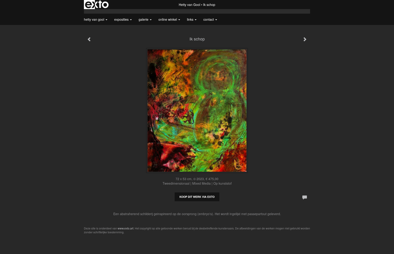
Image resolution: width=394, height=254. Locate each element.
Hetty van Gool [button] (94, 19)
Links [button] (190, 19)
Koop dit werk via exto (197, 197)
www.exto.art (125, 228)
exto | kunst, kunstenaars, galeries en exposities (97, 4)
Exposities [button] (122, 19)
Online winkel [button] (168, 19)
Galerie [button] (144, 19)
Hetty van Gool (189, 4)
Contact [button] (209, 19)
